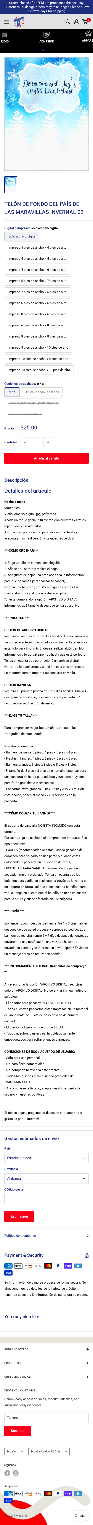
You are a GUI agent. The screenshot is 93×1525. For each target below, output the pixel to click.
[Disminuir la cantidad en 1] (25, 442)
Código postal (14, 1189)
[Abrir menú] (6, 22)
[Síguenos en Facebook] (7, 1473)
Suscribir (18, 1431)
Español (11, 1451)
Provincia (11, 1169)
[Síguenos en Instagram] (16, 1473)
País (7, 1148)
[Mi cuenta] (76, 21)
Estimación (19, 1216)
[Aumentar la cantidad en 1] (48, 442)
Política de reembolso (20, 1236)
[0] (85, 21)
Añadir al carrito (46, 458)
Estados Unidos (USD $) (45, 1451)
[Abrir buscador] (68, 21)
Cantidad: (11, 442)
